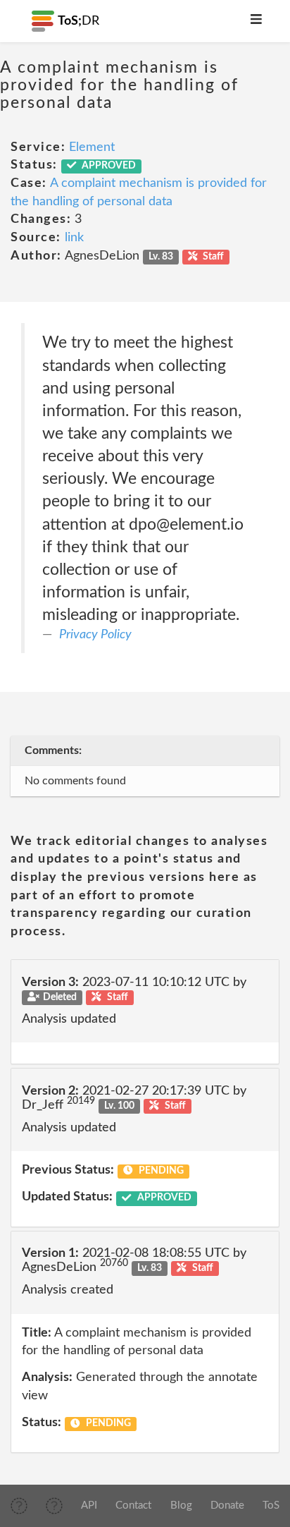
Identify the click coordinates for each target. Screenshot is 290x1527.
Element (92, 147)
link (74, 237)
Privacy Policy (95, 634)
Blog (181, 1505)
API (89, 1505)
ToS (271, 1505)
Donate (227, 1505)
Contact (133, 1505)
